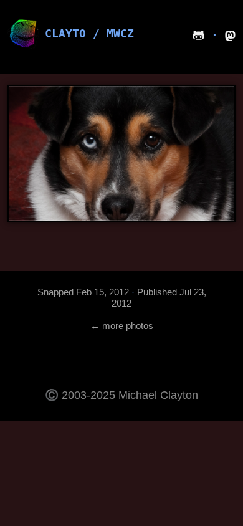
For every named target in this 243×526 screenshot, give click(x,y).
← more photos (121, 325)
